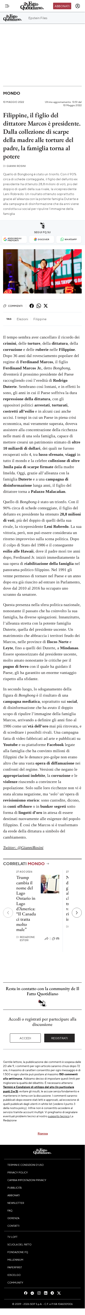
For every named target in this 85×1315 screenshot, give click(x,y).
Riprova (43, 1133)
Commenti (15, 305)
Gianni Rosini (14, 166)
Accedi (25, 1038)
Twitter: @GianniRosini (23, 847)
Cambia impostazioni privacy (26, 1180)
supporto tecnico (59, 1116)
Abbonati (62, 6)
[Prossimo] (77, 913)
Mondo (11, 93)
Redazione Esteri (25, 939)
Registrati (59, 1038)
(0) (57, 938)
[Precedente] (8, 913)
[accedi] (78, 6)
